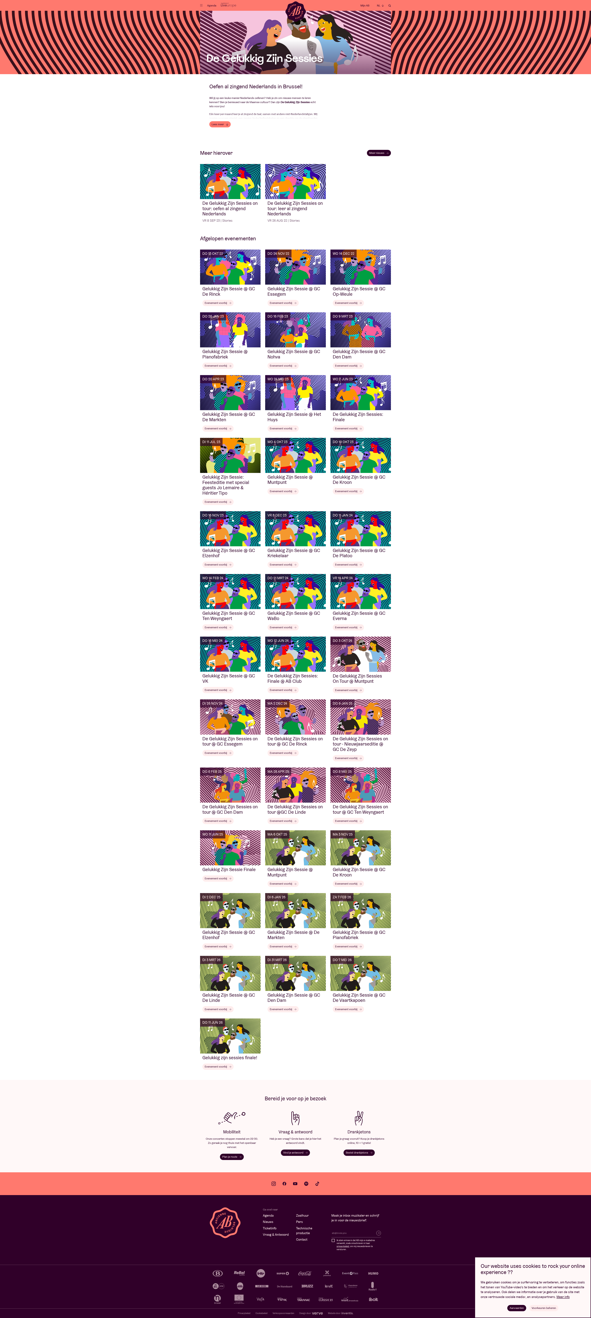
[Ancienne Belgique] (295, 11)
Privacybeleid (244, 1313)
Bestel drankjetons (357, 1152)
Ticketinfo (269, 1228)
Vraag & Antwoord (276, 1234)
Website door (334, 1313)
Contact (301, 1239)
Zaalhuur (302, 1215)
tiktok (317, 1184)
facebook (284, 1184)
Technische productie (304, 1230)
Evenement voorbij (216, 303)
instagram (273, 1184)
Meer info (563, 1297)
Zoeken (389, 5)
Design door (305, 1313)
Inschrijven (378, 1233)
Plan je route (230, 1156)
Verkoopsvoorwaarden (283, 1313)
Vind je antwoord (293, 1152)
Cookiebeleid (261, 1313)
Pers (299, 1222)
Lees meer (218, 124)
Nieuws (268, 1222)
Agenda (211, 5)
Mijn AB (364, 5)
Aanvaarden (517, 1308)
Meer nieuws (377, 153)
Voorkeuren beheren (544, 1308)
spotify (306, 1184)
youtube (295, 1184)
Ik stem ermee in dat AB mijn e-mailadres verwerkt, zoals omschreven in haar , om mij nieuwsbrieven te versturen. (356, 1245)
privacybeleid (343, 1246)
